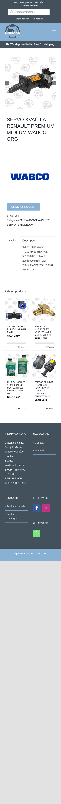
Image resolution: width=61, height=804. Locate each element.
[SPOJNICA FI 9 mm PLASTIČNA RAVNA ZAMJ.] (17, 310)
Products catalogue (12, 516)
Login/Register (22, 19)
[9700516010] (30, 83)
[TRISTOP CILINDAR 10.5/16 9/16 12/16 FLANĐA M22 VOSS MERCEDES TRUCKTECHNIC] (44, 366)
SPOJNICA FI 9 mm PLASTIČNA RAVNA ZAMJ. (16, 329)
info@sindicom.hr (30, 5)
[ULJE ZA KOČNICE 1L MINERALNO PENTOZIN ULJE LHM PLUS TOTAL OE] (17, 366)
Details (23, 347)
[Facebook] (37, 508)
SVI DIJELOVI (25, 224)
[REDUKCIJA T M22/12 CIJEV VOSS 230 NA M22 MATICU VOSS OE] (44, 310)
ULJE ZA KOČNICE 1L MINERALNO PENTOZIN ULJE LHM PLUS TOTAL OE (16, 388)
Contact (39, 442)
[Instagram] (46, 508)
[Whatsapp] (36, 533)
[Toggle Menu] (54, 31)
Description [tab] (11, 240)
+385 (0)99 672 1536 (29, 3)
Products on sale (16, 506)
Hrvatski (39, 450)
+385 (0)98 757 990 (15, 483)
